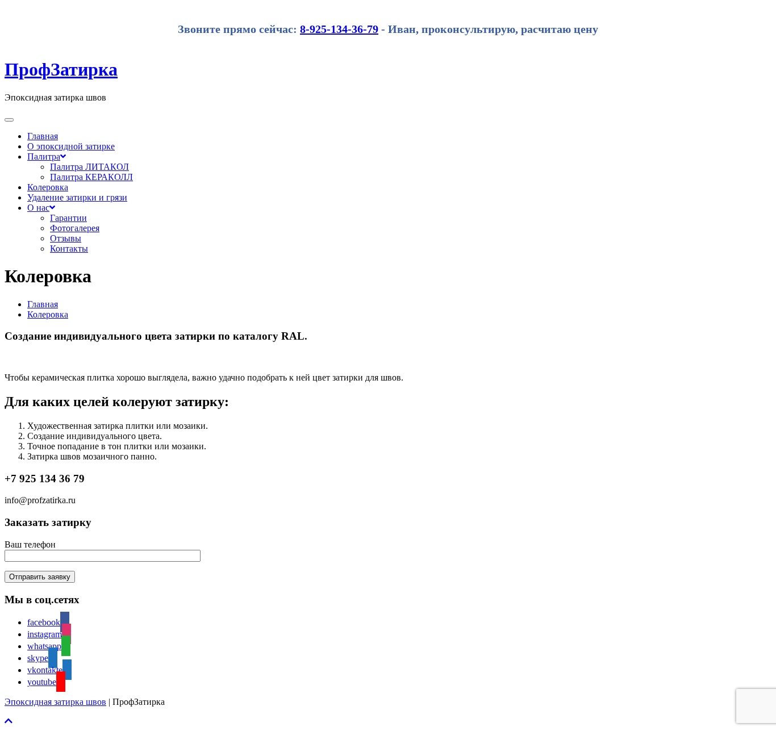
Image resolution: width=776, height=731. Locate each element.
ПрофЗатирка (61, 69)
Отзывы (65, 238)
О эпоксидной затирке (71, 146)
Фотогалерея (74, 228)
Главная (42, 136)
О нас (38, 207)
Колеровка (47, 187)
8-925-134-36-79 (339, 29)
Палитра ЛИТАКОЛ (89, 167)
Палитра (43, 156)
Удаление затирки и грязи (77, 197)
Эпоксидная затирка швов (55, 702)
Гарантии (68, 218)
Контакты (69, 248)
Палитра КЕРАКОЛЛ (91, 177)
